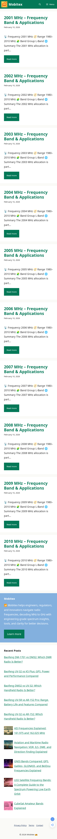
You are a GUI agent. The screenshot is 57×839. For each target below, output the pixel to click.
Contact (39, 825)
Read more (12, 59)
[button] (39, 4)
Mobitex (15, 4)
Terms (31, 825)
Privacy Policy (20, 825)
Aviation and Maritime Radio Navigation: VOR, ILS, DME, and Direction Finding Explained (32, 747)
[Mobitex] (4, 4)
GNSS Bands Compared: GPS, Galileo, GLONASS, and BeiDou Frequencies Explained (32, 766)
